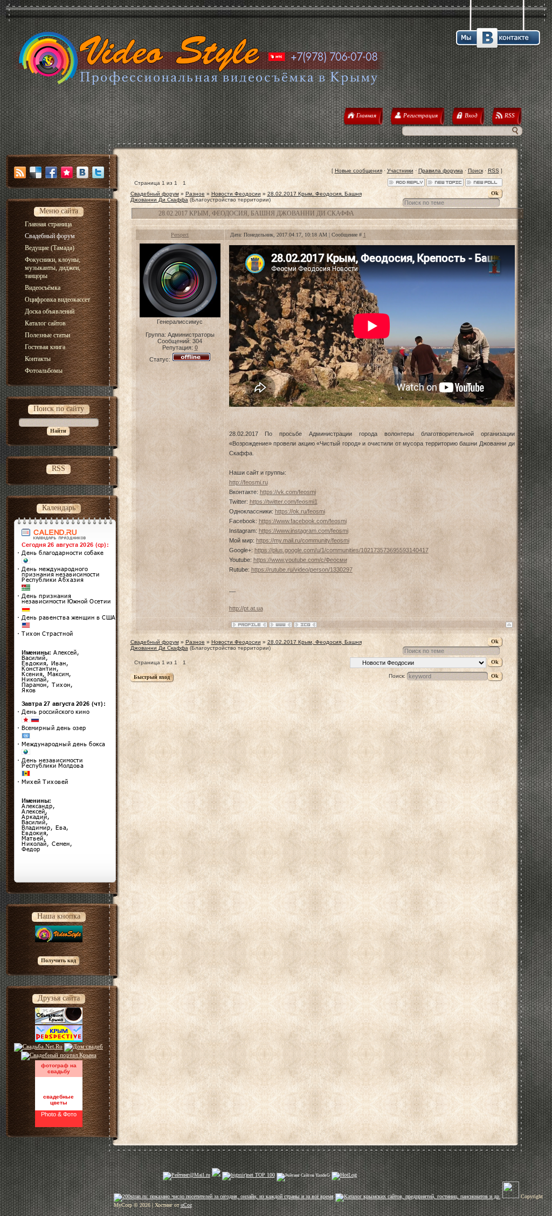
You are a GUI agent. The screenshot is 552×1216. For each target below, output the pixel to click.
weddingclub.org (58, 1082)
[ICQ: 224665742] (305, 625)
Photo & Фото (59, 1114)
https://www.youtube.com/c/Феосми (300, 560)
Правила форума (440, 170)
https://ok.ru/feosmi (300, 511)
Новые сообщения (358, 170)
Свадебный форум (154, 194)
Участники (400, 170)
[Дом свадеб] (83, 1046)
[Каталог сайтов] (510, 1196)
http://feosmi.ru (248, 482)
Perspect (180, 235)
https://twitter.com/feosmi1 (284, 501)
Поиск (475, 170)
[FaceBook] (51, 172)
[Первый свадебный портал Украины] (58, 1055)
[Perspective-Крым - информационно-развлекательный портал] (58, 1040)
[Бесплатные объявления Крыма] (58, 1022)
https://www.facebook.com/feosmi (303, 521)
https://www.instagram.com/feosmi (303, 530)
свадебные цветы (58, 1100)
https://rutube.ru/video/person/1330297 (302, 569)
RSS (493, 170)
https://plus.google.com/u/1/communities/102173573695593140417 (341, 550)
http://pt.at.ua (246, 608)
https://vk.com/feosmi (288, 492)
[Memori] (67, 172)
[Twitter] (98, 172)
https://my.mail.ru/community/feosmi (302, 540)
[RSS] (20, 172)
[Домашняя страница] (280, 625)
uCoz (186, 1205)
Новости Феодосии (236, 194)
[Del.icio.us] (36, 172)
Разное (195, 194)
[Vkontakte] (82, 172)
